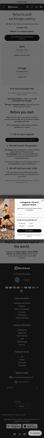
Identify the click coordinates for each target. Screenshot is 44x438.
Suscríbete (29, 230)
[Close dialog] (42, 200)
